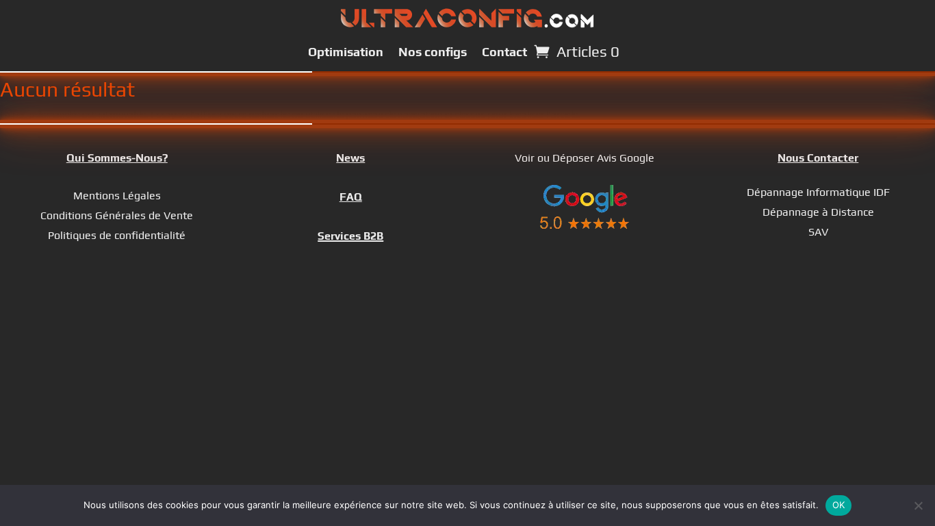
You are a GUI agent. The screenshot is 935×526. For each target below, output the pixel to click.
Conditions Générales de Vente (116, 215)
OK (838, 504)
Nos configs (432, 52)
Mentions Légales (117, 195)
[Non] (918, 505)
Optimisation (345, 52)
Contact (504, 52)
